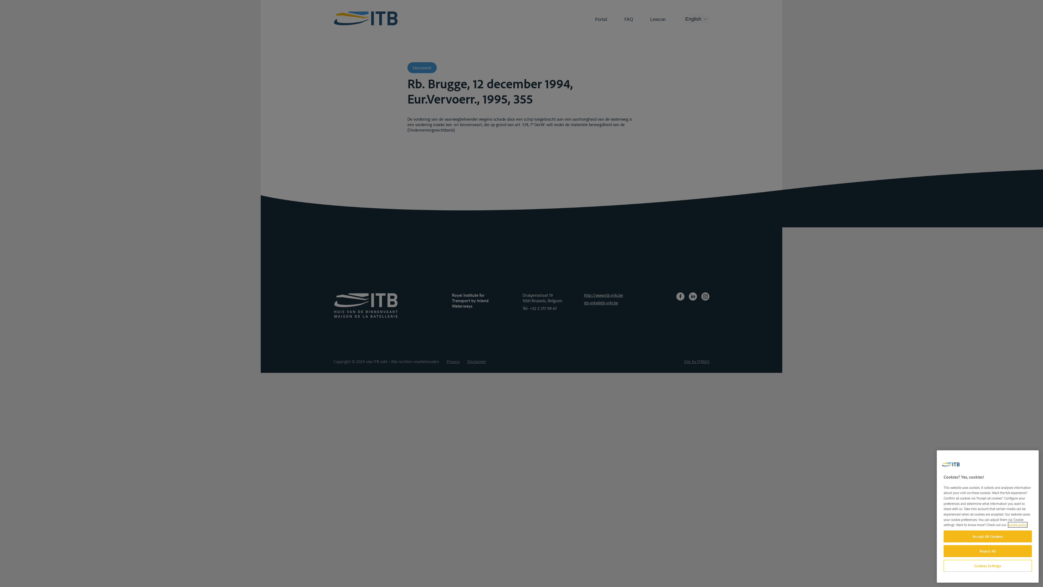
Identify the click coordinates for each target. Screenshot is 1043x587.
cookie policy (1018, 525)
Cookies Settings (987, 566)
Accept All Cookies (988, 536)
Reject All (988, 551)
